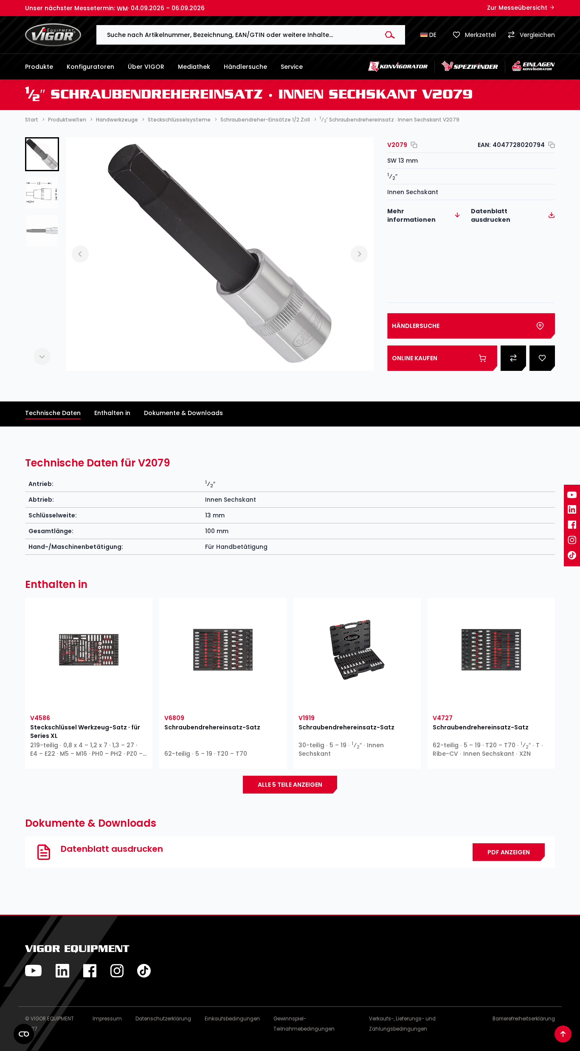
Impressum (107, 1018)
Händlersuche (245, 66)
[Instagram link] (572, 540)
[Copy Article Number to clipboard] (412, 144)
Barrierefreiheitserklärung (524, 1018)
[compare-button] (118, 700)
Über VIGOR (146, 66)
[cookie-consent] (24, 1034)
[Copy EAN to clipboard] (550, 144)
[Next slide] (42, 356)
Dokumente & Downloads (183, 413)
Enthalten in (112, 413)
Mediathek (194, 66)
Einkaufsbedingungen (232, 1018)
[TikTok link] (572, 555)
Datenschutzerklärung (163, 1018)
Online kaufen (414, 358)
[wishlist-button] (58, 700)
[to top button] (563, 1034)
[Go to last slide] (80, 254)
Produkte (39, 66)
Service (292, 66)
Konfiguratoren (90, 66)
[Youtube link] (572, 495)
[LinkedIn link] (572, 509)
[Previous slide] (42, 151)
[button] (42, 192)
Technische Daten (53, 413)
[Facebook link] (572, 524)
